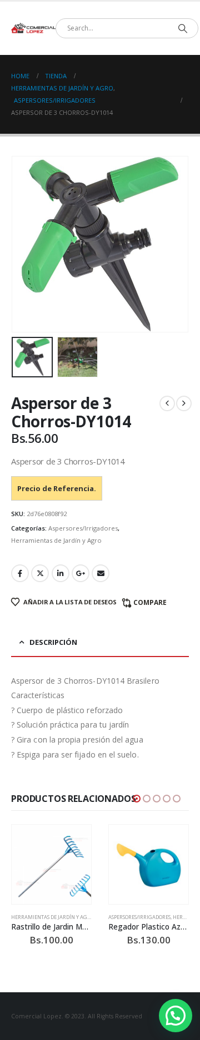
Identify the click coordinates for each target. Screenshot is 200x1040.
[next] (184, 403)
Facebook (20, 573)
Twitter (40, 573)
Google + (80, 573)
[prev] (167, 403)
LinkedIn (60, 573)
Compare (150, 602)
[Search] (182, 28)
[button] (25, 244)
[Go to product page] (51, 864)
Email (100, 573)
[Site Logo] (33, 28)
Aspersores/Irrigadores (83, 528)
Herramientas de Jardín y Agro (56, 540)
